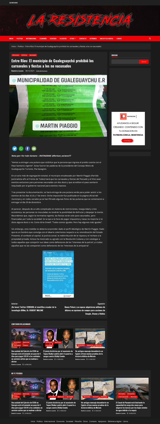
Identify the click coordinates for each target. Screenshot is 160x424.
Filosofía (63, 38)
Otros (72, 38)
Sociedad (53, 38)
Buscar (115, 55)
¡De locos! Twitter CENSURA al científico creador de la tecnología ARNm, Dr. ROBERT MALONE (33, 307)
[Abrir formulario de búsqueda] (150, 38)
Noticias (26, 342)
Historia (90, 345)
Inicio (11, 38)
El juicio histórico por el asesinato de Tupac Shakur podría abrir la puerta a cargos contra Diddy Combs (58, 354)
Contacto (82, 38)
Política (20, 38)
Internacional (31, 38)
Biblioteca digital (106, 38)
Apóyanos (93, 38)
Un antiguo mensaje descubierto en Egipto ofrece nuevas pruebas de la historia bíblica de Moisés (89, 354)
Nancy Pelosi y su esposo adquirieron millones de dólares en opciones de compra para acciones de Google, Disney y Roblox (85, 308)
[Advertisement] (130, 91)
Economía (43, 38)
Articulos (16, 55)
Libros (119, 38)
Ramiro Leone (17, 71)
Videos (25, 345)
